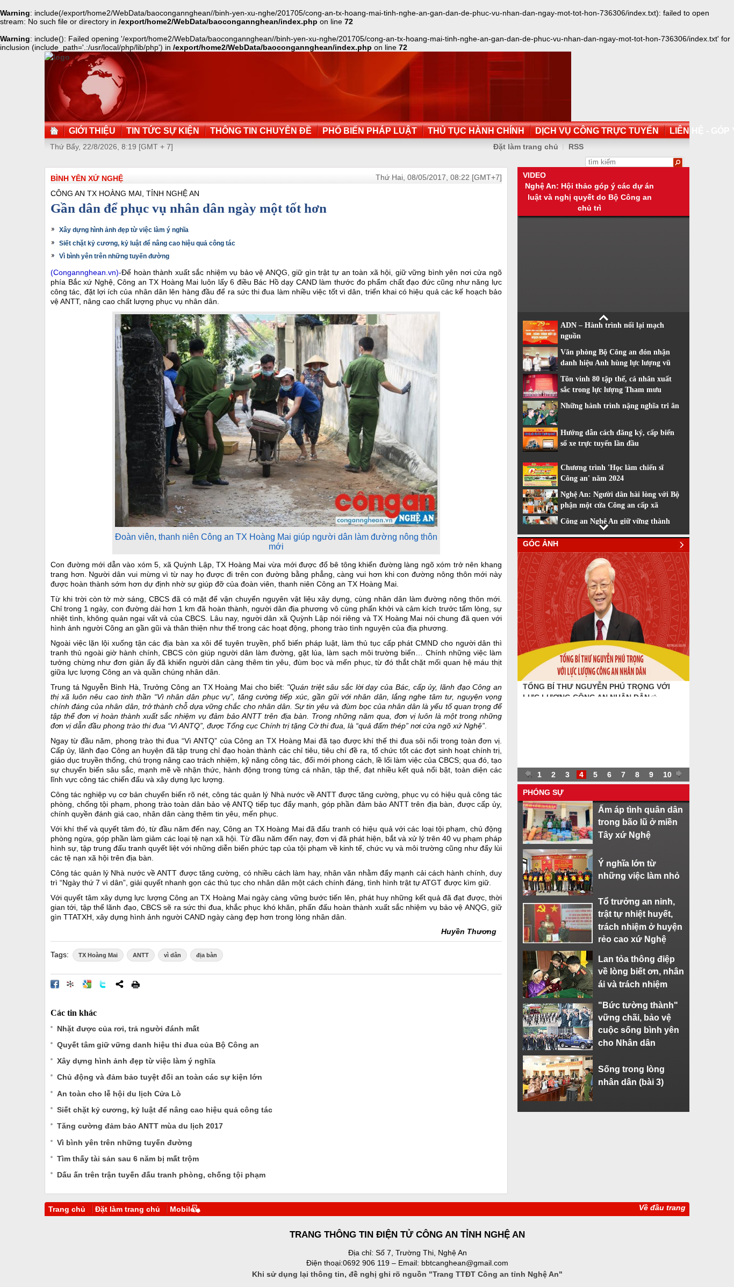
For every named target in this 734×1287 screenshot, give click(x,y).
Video (534, 175)
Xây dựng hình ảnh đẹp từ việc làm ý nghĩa (124, 230)
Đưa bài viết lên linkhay (71, 984)
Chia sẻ (119, 984)
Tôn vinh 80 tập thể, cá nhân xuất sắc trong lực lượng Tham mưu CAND (616, 390)
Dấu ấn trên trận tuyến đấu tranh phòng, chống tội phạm (161, 1174)
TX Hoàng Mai (98, 955)
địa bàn (206, 955)
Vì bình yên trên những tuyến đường (114, 256)
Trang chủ (66, 1209)
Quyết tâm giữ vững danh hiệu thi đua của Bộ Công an (158, 1044)
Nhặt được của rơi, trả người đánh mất (128, 1028)
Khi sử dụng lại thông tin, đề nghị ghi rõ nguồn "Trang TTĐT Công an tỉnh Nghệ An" (407, 1274)
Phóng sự (543, 792)
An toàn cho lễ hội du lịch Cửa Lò (119, 1093)
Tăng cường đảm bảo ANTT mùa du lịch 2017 (140, 1126)
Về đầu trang (662, 1207)
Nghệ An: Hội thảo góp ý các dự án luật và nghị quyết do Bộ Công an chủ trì (589, 197)
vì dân (172, 955)
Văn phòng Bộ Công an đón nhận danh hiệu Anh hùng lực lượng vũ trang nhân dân (615, 363)
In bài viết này (135, 984)
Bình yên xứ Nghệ (87, 178)
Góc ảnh (540, 543)
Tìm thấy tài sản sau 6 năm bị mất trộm (128, 1158)
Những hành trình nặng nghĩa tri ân (619, 406)
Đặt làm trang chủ (127, 1209)
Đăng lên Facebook (55, 984)
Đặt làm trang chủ (525, 146)
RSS (576, 146)
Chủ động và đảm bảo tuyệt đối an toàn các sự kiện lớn (159, 1077)
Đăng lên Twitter (103, 984)
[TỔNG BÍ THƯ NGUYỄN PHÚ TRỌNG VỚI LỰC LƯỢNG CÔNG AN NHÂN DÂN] (603, 678)
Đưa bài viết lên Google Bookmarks (87, 984)
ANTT (141, 955)
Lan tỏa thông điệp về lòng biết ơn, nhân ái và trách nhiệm (641, 971)
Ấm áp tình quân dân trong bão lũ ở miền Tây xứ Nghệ (640, 822)
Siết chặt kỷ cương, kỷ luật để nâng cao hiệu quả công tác (147, 243)
